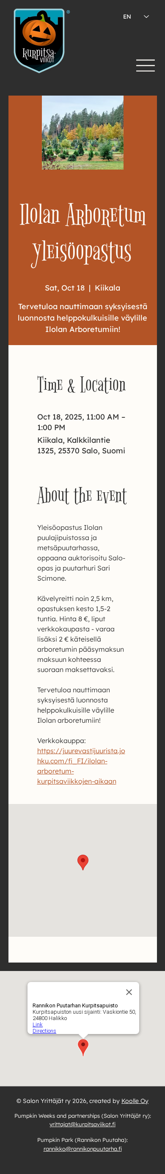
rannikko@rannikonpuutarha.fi (83, 1148)
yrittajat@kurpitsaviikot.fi (83, 1124)
